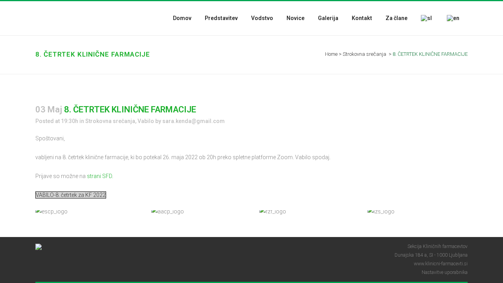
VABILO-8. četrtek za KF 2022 (71, 195)
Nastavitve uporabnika (445, 272)
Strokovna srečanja (364, 54)
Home (331, 54)
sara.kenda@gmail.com (193, 121)
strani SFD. (100, 176)
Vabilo (146, 121)
